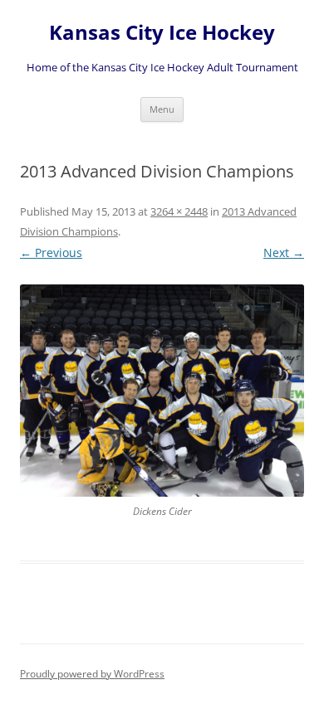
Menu (162, 109)
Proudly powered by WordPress (92, 674)
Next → (283, 252)
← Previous (51, 252)
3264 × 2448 (179, 211)
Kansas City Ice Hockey (162, 33)
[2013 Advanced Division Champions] (162, 391)
